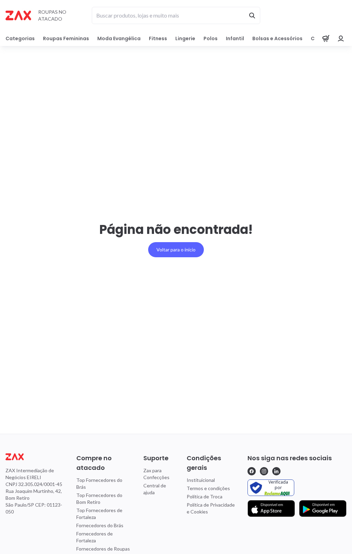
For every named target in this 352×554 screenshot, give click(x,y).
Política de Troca (204, 496)
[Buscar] (251, 15)
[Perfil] (341, 38)
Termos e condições (208, 488)
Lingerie (185, 38)
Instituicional (201, 480)
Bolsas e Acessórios (277, 38)
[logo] (35, 456)
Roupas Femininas (66, 38)
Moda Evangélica (119, 38)
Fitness (158, 38)
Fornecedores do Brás (99, 525)
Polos (211, 38)
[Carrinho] (325, 38)
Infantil (235, 38)
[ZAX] (18, 15)
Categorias (20, 38)
